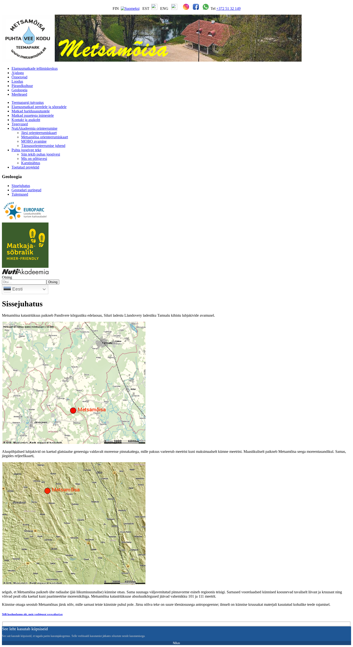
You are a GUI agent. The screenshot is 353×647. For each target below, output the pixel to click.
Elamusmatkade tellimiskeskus (35, 68)
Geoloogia (19, 90)
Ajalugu (18, 73)
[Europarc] (25, 220)
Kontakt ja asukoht (26, 120)
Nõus (176, 643)
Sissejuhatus (21, 186)
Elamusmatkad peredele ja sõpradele (39, 107)
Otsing (7, 277)
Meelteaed (19, 94)
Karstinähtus (30, 163)
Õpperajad (19, 77)
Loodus (17, 81)
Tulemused (20, 194)
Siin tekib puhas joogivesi (40, 154)
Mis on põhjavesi (34, 159)
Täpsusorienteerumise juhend (43, 146)
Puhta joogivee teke (26, 150)
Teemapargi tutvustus (28, 102)
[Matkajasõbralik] (25, 266)
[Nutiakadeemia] (25, 273)
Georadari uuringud (26, 190)
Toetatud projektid (25, 167)
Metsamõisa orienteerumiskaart (44, 137)
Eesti (17, 288)
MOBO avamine (34, 141)
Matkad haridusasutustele (31, 111)
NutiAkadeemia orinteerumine (34, 128)
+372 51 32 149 (228, 8)
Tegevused (20, 124)
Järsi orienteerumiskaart (39, 133)
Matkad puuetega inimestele (33, 115)
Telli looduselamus (32, 614)
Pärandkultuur (22, 86)
